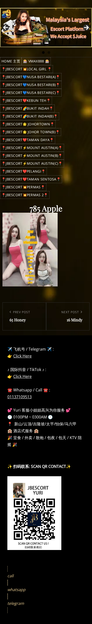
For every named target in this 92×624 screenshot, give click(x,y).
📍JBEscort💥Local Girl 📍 (26, 69)
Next (86, 27)
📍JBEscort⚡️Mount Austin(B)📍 (32, 155)
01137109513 (19, 397)
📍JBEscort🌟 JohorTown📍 (27, 124)
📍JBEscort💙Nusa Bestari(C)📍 (30, 92)
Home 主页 (10, 61)
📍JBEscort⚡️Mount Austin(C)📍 (32, 163)
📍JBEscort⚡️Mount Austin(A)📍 (32, 147)
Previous (5, 27)
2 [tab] (49, 52)
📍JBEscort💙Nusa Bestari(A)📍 (30, 76)
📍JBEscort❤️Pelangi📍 (23, 171)
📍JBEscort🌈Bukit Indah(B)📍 (29, 116)
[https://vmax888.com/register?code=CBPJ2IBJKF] (46, 27)
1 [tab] (43, 52)
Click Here (22, 356)
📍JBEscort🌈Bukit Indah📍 (27, 108)
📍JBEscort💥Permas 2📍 (24, 195)
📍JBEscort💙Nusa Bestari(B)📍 (30, 84)
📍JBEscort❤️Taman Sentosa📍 (31, 179)
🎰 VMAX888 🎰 (36, 61)
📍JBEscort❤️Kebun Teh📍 (26, 100)
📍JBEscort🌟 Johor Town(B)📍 (30, 132)
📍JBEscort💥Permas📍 (23, 187)
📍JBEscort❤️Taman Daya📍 (27, 139)
